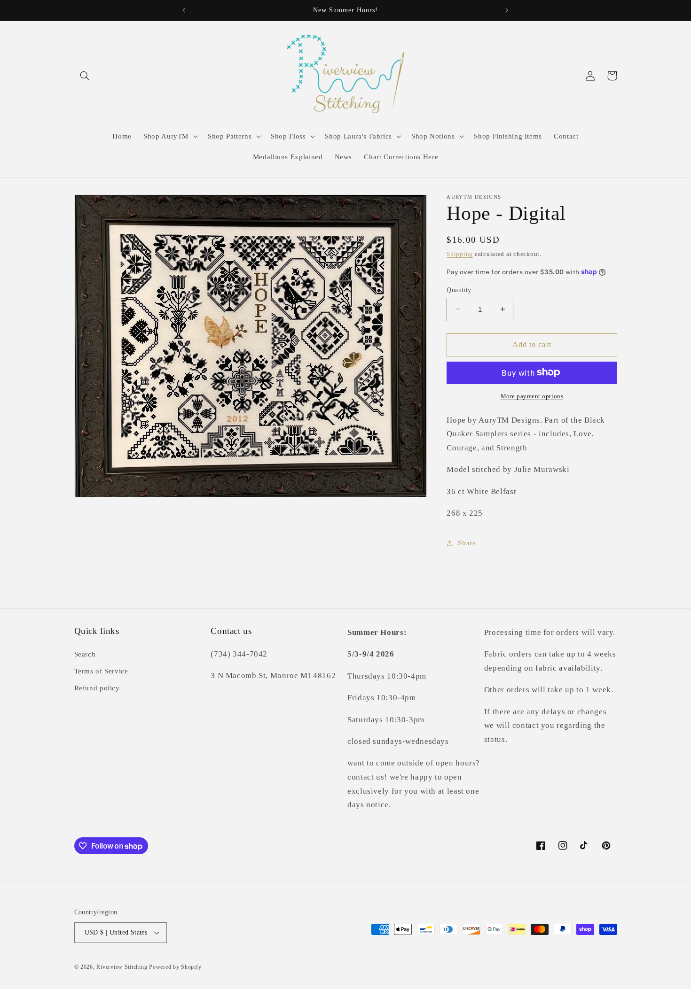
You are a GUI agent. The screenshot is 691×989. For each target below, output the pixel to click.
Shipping (460, 254)
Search (85, 654)
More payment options (532, 396)
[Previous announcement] (184, 10)
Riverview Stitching (121, 967)
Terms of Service (101, 671)
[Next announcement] (506, 10)
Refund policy (97, 688)
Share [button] (467, 542)
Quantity (459, 289)
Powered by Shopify (175, 967)
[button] (85, 75)
